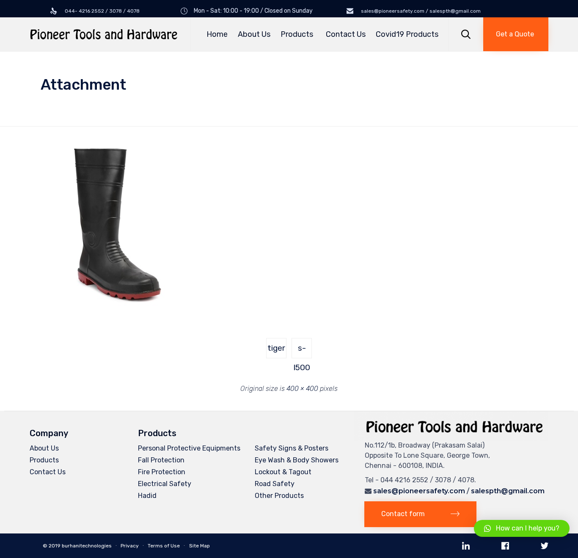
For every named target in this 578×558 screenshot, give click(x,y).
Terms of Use (164, 546)
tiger (276, 348)
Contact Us (346, 34)
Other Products (279, 496)
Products (297, 34)
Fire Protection (161, 472)
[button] (515, 34)
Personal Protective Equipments (189, 448)
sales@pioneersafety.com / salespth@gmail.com (420, 11)
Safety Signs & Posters (291, 448)
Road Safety (275, 484)
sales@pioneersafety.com (419, 491)
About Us (254, 34)
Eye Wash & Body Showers (297, 460)
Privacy (130, 546)
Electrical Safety (164, 484)
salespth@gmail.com (508, 491)
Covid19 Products (407, 34)
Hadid (147, 496)
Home (217, 34)
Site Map (199, 546)
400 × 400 (302, 389)
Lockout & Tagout (283, 472)
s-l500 (302, 350)
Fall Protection (161, 460)
